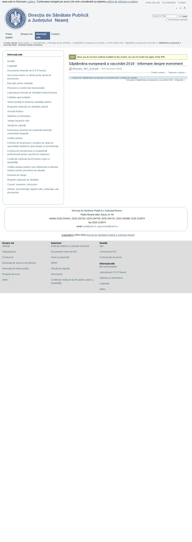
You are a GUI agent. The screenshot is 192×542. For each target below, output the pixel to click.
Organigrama (9, 251)
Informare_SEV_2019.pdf (85, 68)
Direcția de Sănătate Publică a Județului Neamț (97, 210)
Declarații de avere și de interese (19, 263)
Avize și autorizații (60, 257)
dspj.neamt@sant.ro (107, 226)
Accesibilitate (169, 2)
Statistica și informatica (111, 278)
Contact (182, 2)
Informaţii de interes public (15, 268)
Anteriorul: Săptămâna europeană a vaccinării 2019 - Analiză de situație (104, 78)
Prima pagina (9, 36)
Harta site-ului (153, 2)
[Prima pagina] (13, 18)
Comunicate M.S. (108, 251)
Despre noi (26, 34)
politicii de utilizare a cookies (122, 1)
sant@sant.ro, (90, 226)
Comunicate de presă (111, 257)
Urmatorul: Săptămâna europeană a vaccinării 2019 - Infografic (155, 80)
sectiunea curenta (178, 19)
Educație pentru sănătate (59, 43)
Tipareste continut (176, 72)
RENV (54, 263)
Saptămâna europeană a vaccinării (89, 43)
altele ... (6, 279)
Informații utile (41, 36)
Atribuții (6, 246)
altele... (103, 289)
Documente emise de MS (64, 251)
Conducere (8, 257)
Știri (102, 246)
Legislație (105, 283)
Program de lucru (11, 274)
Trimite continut (158, 72)
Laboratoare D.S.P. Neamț (113, 272)
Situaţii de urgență (60, 268)
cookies (31, 1)
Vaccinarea (56, 274)
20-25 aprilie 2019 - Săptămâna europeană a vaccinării (131, 43)
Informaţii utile (14, 54)
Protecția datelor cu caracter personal (70, 246)
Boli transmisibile (108, 266)
